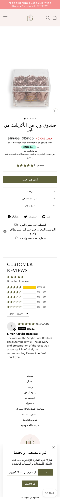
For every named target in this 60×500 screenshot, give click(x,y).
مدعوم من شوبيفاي (30, 497)
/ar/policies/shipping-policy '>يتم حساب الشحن (31, 154)
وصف (30, 191)
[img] (26, 324)
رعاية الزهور (30, 392)
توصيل (30, 386)
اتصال (30, 381)
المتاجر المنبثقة (30, 414)
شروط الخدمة (30, 419)
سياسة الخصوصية (30, 425)
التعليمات (30, 397)
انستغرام (30, 403)
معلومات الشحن (30, 198)
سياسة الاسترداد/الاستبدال (30, 408)
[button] (25, 165)
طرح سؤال (30, 205)
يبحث (30, 375)
